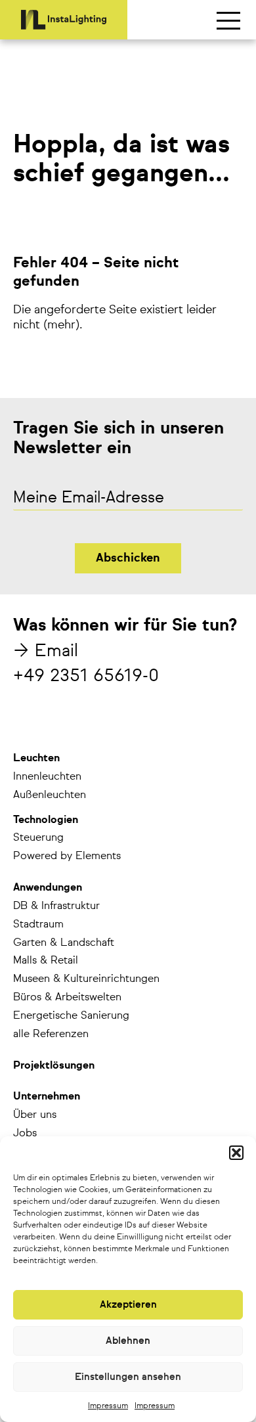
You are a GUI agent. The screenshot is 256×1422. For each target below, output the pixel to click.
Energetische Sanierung (71, 1016)
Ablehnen (128, 1341)
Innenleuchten (47, 777)
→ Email (45, 651)
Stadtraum (38, 925)
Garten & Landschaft (63, 943)
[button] (236, 1152)
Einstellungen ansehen (128, 1377)
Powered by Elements (67, 856)
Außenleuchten (49, 795)
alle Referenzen (51, 1034)
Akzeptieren (128, 1305)
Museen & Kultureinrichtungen (86, 979)
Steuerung (38, 838)
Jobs (25, 1133)
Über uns (34, 1115)
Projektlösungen (54, 1066)
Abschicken (128, 558)
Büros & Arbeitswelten (67, 997)
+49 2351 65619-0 (86, 676)
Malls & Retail (45, 961)
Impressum (108, 1406)
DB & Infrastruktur (56, 906)
